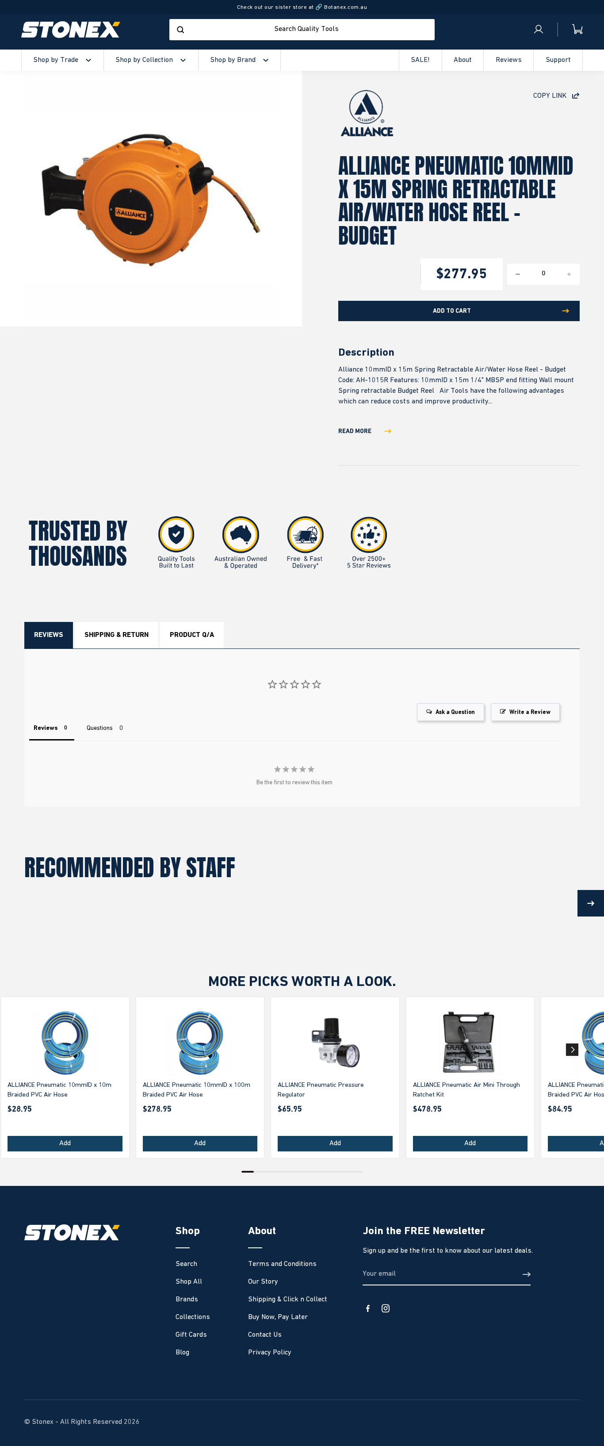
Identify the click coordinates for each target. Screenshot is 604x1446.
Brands (187, 1299)
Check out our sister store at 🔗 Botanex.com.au (302, 7)
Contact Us (265, 1335)
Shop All (189, 1281)
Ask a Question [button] (455, 712)
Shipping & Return (116, 635)
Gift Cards (191, 1335)
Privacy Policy (269, 1352)
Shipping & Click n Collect (287, 1299)
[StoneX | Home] (70, 29)
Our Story (263, 1281)
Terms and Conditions (282, 1264)
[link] (65, 1043)
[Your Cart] (570, 29)
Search (186, 1264)
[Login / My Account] (538, 29)
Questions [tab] (100, 728)
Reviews (48, 635)
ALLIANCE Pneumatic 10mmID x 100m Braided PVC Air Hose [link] (196, 1090)
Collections (193, 1317)
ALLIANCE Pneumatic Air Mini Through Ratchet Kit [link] (466, 1090)
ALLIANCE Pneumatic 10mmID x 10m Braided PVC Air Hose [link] (59, 1090)
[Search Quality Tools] (180, 30)
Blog (182, 1352)
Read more (354, 431)
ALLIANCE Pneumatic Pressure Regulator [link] (321, 1090)
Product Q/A (192, 635)
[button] (572, 1049)
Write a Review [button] (529, 712)
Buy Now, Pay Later (278, 1317)
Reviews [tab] (45, 728)
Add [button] (65, 1143)
